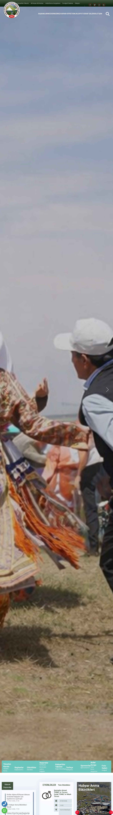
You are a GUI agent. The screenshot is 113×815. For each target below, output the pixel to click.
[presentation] (77, 812)
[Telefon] (4, 804)
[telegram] (94, 5)
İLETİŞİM (98, 14)
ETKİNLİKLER (75, 14)
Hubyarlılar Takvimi (23, 3)
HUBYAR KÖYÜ (65, 14)
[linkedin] (103, 5)
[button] (5, 389)
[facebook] (90, 5)
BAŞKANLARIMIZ (44, 14)
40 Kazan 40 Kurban (37, 3)
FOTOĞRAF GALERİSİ (87, 14)
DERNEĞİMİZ (55, 14)
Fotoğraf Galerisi (67, 3)
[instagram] (99, 5)
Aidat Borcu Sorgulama (53, 3)
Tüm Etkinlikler (64, 785)
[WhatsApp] (4, 810)
